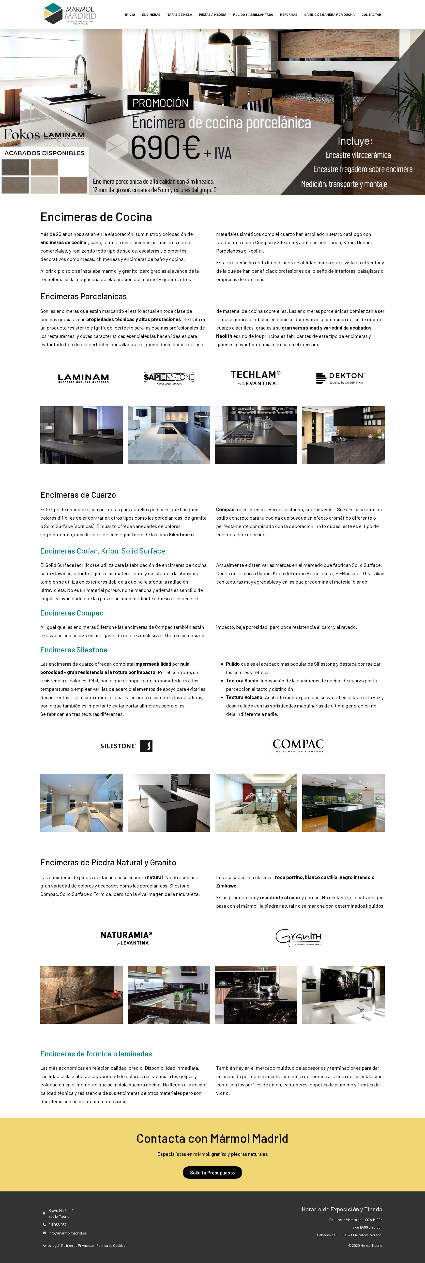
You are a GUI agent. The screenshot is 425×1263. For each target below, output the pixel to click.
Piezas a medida (212, 14)
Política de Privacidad (77, 1245)
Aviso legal (51, 1245)
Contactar (371, 14)
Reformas (288, 14)
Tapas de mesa (179, 14)
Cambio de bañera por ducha (329, 14)
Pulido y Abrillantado (253, 14)
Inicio (130, 14)
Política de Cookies (110, 1245)
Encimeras (151, 14)
